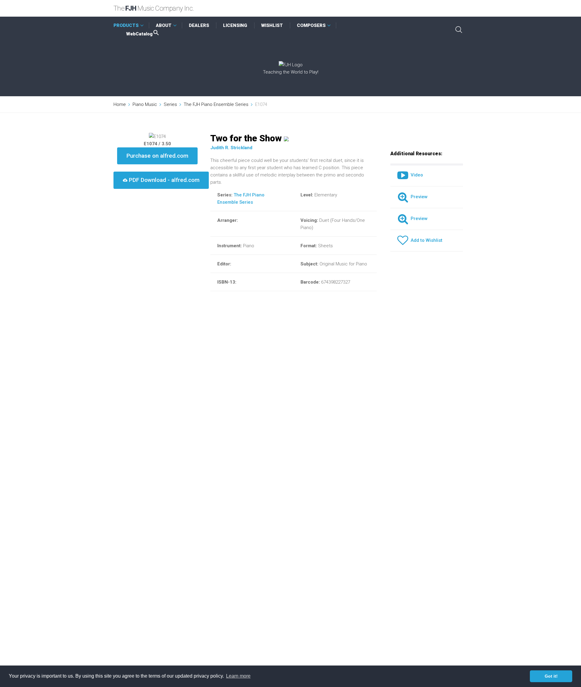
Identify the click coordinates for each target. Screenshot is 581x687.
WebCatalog (139, 34)
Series (170, 104)
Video (415, 175)
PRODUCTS (126, 25)
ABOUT (164, 25)
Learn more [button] (238, 676)
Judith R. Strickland (231, 147)
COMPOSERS (311, 25)
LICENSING (235, 25)
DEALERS (199, 25)
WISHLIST (272, 25)
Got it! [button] (551, 676)
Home (119, 104)
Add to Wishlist (425, 240)
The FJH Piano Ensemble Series (216, 104)
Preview (418, 196)
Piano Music (145, 104)
